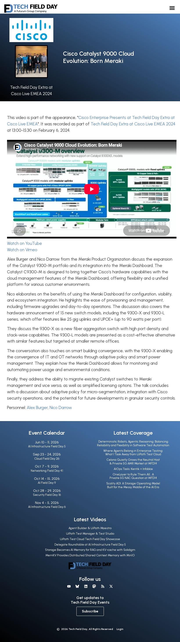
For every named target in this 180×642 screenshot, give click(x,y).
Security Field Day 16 (47, 495)
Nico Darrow (61, 407)
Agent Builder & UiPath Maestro (90, 528)
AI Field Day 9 (47, 483)
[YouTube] (69, 586)
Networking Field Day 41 (47, 471)
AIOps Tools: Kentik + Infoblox (133, 469)
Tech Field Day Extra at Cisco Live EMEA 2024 (133, 123)
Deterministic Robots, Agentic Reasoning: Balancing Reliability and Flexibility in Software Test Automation (133, 443)
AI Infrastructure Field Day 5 (47, 446)
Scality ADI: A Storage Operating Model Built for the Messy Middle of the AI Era (133, 485)
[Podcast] (102, 586)
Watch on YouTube (24, 243)
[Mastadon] (94, 586)
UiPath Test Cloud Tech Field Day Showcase (90, 539)
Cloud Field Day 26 (46, 459)
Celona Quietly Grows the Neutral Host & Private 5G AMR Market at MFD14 (133, 461)
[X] (111, 586)
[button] (172, 8)
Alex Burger (37, 407)
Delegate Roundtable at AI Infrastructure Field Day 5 (90, 544)
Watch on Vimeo (22, 249)
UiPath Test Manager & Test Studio (90, 533)
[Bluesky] (77, 586)
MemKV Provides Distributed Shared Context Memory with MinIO (90, 555)
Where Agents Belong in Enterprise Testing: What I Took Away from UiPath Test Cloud (133, 452)
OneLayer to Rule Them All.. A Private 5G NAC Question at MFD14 (133, 476)
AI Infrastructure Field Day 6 (47, 507)
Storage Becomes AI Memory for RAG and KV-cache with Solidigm (90, 550)
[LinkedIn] (85, 586)
